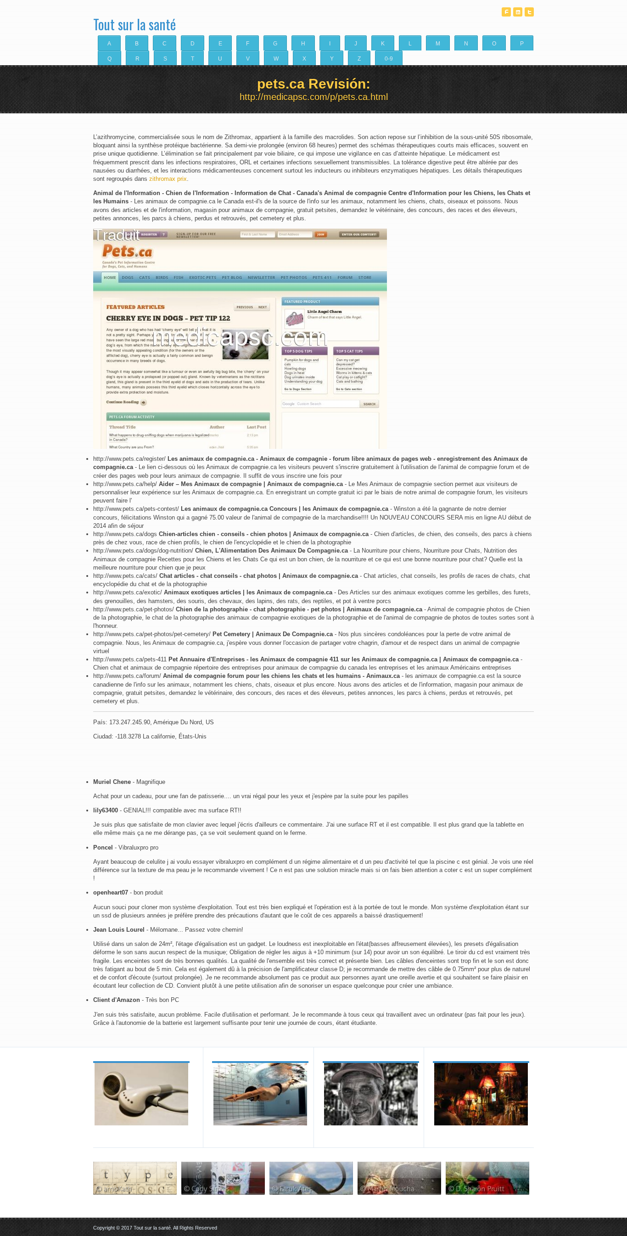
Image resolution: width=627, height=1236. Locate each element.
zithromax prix (168, 178)
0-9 (389, 59)
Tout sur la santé (134, 21)
